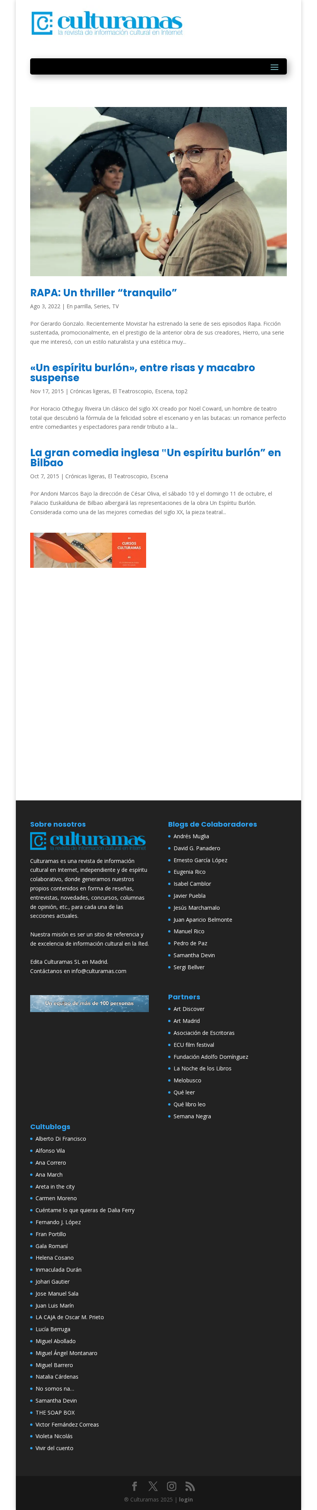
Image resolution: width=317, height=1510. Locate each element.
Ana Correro (51, 1162)
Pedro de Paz (190, 943)
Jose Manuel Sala (57, 1293)
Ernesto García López (200, 860)
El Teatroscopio (132, 391)
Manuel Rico (189, 931)
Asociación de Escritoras (204, 1032)
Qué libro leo (190, 1104)
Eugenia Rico (190, 871)
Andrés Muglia (191, 836)
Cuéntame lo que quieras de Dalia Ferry (85, 1210)
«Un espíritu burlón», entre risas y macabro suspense (142, 373)
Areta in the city (55, 1186)
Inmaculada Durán (59, 1269)
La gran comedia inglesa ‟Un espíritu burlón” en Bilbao (155, 458)
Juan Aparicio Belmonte (203, 919)
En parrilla (78, 306)
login (186, 1499)
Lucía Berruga (53, 1329)
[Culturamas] (89, 851)
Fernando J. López (58, 1222)
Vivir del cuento (54, 1448)
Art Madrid (187, 1020)
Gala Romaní (52, 1246)
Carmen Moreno (56, 1198)
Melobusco (187, 1080)
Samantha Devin (194, 955)
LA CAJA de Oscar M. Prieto (70, 1317)
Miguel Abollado (56, 1341)
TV (115, 306)
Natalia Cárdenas (57, 1376)
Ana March (49, 1174)
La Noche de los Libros (203, 1068)
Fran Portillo (51, 1234)
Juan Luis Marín (55, 1305)
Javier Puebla (190, 895)
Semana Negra (192, 1116)
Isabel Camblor (192, 883)
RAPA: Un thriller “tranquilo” (103, 293)
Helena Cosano (55, 1257)
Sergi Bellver (189, 967)
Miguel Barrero (54, 1365)
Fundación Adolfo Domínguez (211, 1056)
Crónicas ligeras (89, 391)
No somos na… (55, 1388)
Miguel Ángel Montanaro (66, 1353)
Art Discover (189, 1008)
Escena (164, 391)
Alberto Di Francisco (61, 1138)
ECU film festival (194, 1044)
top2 (181, 391)
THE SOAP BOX (55, 1412)
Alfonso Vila (50, 1150)
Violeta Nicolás (54, 1436)
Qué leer (184, 1092)
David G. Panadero (197, 848)
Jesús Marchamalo (197, 907)
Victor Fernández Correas (67, 1424)
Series (101, 306)
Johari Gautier (53, 1281)
